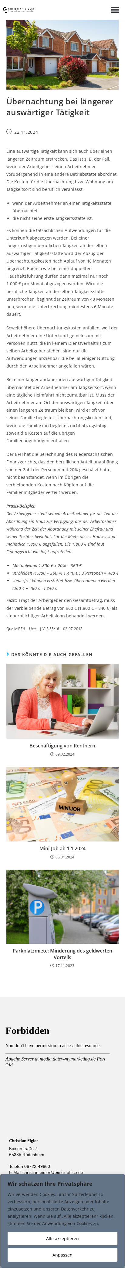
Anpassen (62, 1255)
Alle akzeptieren (62, 1238)
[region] (62, 1221)
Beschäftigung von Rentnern (62, 745)
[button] (115, 10)
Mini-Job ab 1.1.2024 (62, 848)
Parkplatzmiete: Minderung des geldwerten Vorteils (62, 954)
